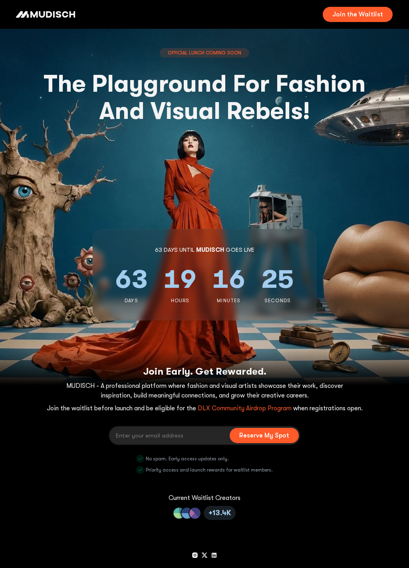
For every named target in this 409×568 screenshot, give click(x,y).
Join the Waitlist (357, 14)
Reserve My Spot (264, 435)
